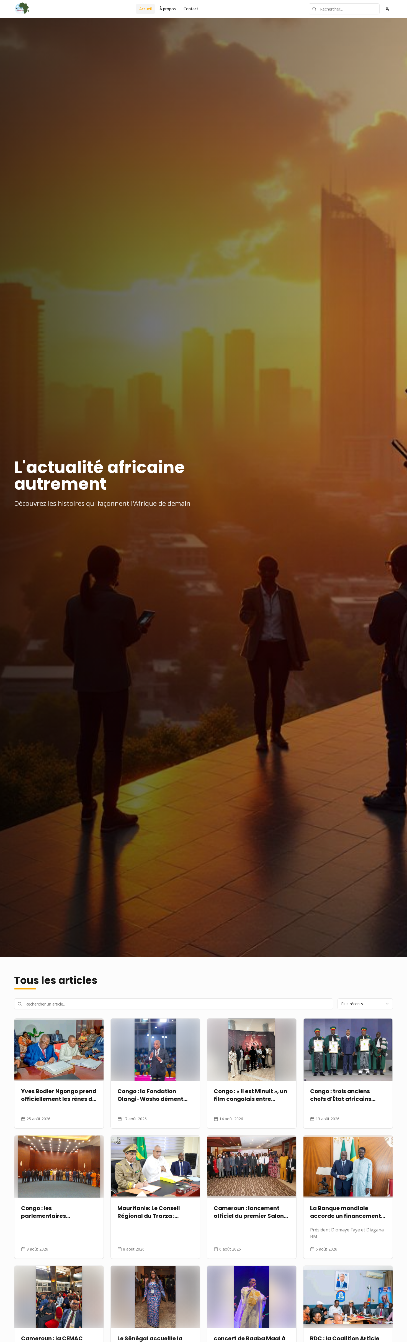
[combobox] (365, 1003)
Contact (191, 8)
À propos (167, 8)
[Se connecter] (387, 8)
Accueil (145, 8)
